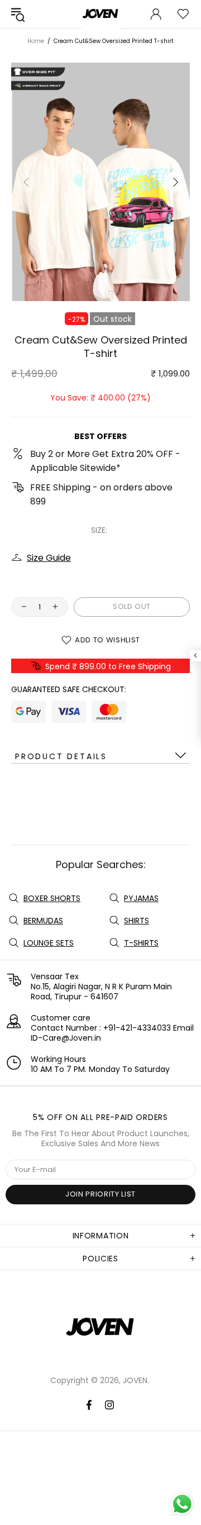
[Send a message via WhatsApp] (182, 1504)
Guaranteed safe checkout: (68, 689)
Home (35, 41)
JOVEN (100, 1328)
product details (61, 756)
